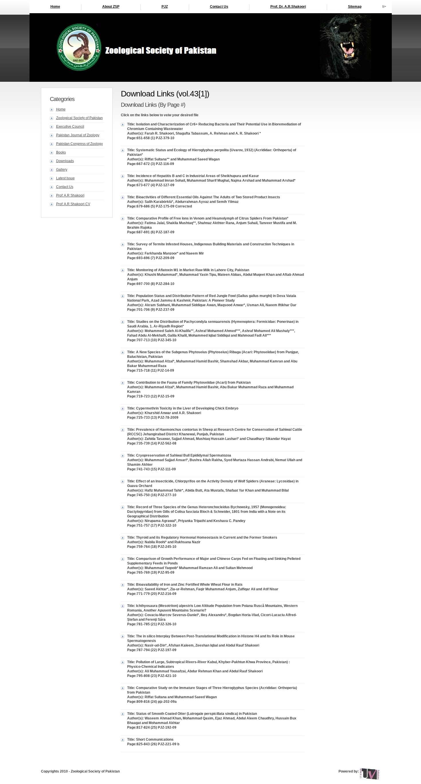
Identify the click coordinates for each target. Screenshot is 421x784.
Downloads (65, 161)
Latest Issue (65, 178)
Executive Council (70, 127)
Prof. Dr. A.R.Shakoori (288, 7)
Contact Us (219, 7)
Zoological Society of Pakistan (79, 118)
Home (55, 7)
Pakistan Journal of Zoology (77, 135)
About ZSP (110, 7)
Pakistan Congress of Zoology (79, 144)
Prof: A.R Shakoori (70, 195)
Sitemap (354, 7)
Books (61, 152)
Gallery (61, 170)
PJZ (165, 7)
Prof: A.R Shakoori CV (73, 204)
